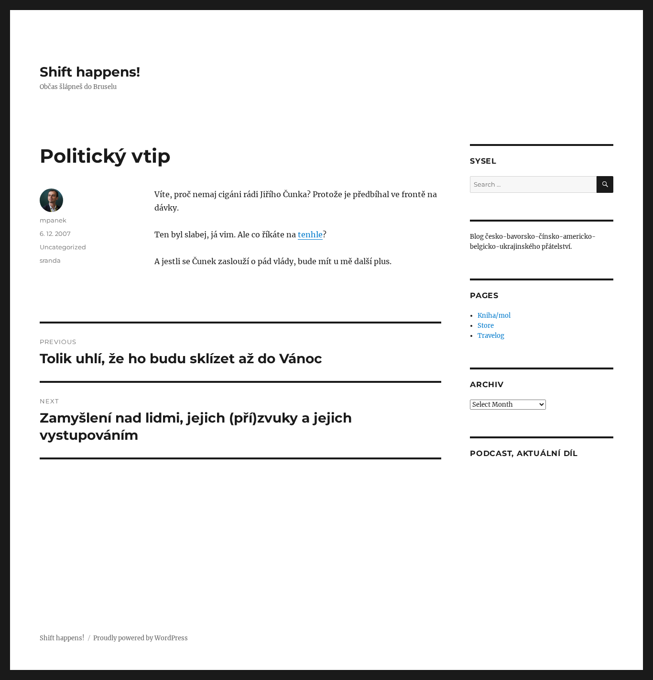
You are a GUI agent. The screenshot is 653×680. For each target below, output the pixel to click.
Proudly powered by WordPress (140, 638)
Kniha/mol (494, 316)
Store (486, 326)
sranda (50, 260)
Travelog (491, 336)
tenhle (310, 234)
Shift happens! (90, 72)
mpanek (53, 220)
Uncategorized (63, 247)
